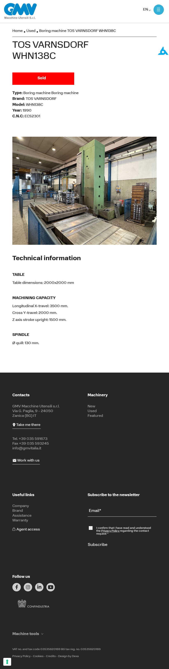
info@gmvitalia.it (26, 448)
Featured (95, 416)
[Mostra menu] (159, 10)
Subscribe (97, 545)
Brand (17, 511)
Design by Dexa (68, 656)
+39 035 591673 (33, 439)
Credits (51, 656)
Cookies (38, 656)
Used (30, 31)
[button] (27, 634)
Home (17, 31)
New (91, 406)
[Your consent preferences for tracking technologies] (7, 662)
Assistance (22, 516)
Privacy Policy (110, 531)
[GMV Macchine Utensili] (20, 11)
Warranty (20, 520)
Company (20, 506)
